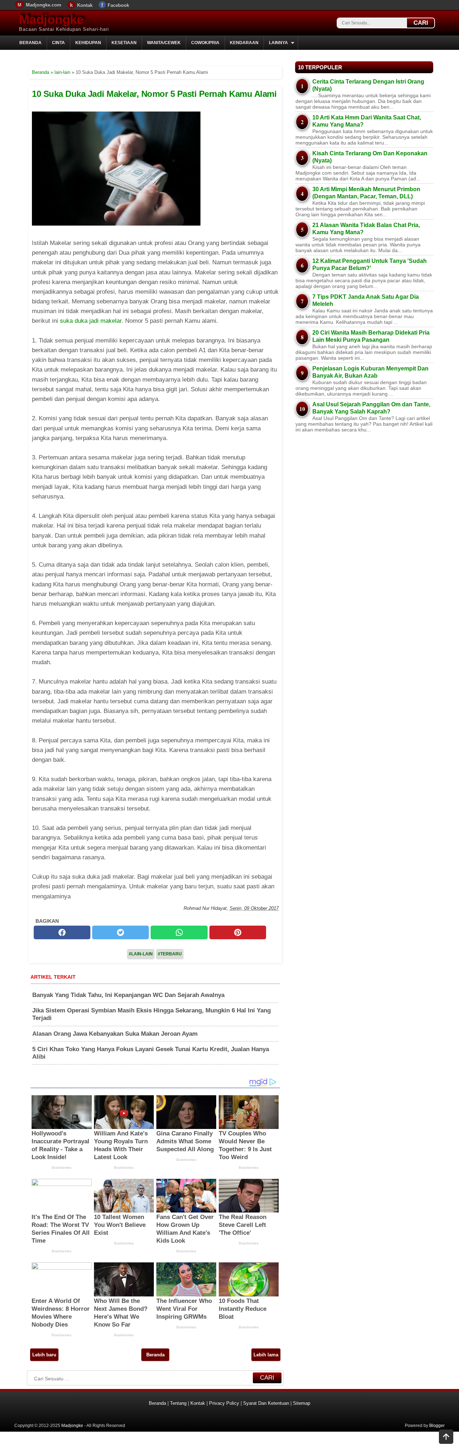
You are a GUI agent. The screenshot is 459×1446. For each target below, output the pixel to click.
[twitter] (120, 932)
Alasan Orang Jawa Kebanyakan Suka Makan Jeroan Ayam (115, 1033)
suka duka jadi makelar (91, 320)
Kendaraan (244, 42)
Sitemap (301, 1403)
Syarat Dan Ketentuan (266, 1403)
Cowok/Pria (205, 42)
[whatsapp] (179, 932)
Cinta (58, 42)
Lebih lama (266, 1354)
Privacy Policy (224, 1403)
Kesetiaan (124, 42)
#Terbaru (170, 953)
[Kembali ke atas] (446, 1437)
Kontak (85, 5)
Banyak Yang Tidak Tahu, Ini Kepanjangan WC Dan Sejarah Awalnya (128, 995)
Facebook (118, 5)
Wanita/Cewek (164, 42)
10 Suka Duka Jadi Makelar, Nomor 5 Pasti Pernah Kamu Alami (154, 94)
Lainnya (278, 42)
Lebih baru (44, 1354)
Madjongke (51, 19)
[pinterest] (237, 932)
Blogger (437, 1425)
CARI (420, 22)
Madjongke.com (43, 5)
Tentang (178, 1403)
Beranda (30, 42)
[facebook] (62, 932)
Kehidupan (88, 42)
